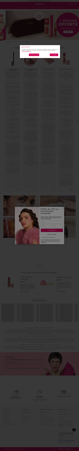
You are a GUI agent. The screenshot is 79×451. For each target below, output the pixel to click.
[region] (40, 51)
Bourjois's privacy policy (26, 51)
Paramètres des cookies (34, 54)
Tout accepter (54, 54)
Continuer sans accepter (25, 46)
